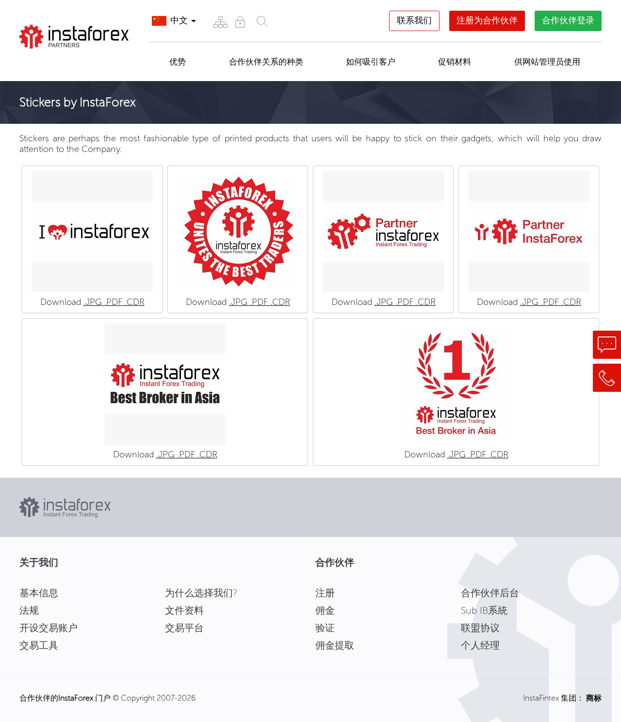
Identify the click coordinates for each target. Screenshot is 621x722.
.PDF (114, 302)
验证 (325, 628)
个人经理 (480, 645)
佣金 (325, 610)
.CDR (135, 302)
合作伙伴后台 (490, 593)
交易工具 (38, 645)
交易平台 (184, 628)
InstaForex (75, 698)
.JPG (93, 302)
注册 (325, 593)
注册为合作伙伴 (487, 20)
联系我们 (414, 20)
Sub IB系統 (484, 610)
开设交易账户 (48, 628)
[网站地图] (220, 22)
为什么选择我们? (201, 593)
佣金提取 (334, 645)
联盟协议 (480, 628)
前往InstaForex (66, 60)
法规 (29, 610)
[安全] (240, 22)
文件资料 (184, 610)
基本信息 (38, 593)
